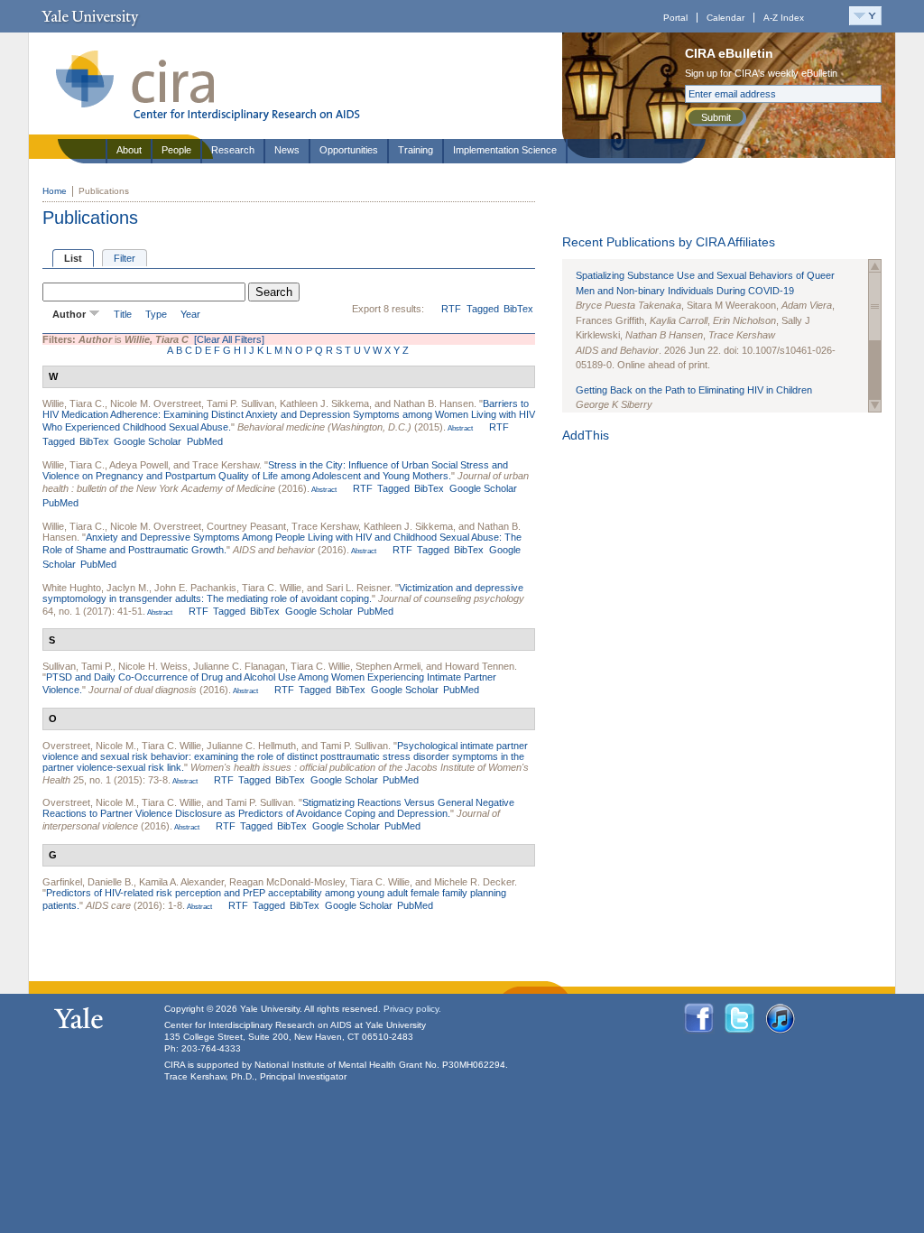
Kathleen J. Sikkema (324, 403)
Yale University (90, 16)
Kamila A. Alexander (181, 881)
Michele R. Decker (474, 881)
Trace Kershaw (225, 464)
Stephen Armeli (388, 666)
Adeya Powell (138, 464)
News (287, 149)
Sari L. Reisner (358, 587)
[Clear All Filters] (229, 339)
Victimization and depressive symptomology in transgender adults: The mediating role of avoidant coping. (282, 593)
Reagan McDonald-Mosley (287, 881)
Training (415, 149)
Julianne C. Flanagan (239, 666)
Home (54, 191)
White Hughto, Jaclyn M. (95, 587)
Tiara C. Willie (271, 587)
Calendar (725, 18)
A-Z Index (783, 18)
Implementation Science (505, 149)
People (176, 149)
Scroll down (875, 406)
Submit (716, 117)
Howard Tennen (479, 666)
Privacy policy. (412, 1009)
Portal (675, 18)
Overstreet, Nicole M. (89, 745)
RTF (451, 308)
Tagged (483, 308)
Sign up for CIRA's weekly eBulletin (761, 73)
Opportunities (348, 149)
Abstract (459, 428)
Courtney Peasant (246, 526)
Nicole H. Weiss (153, 666)
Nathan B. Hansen (433, 403)
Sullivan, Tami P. (77, 666)
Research (232, 149)
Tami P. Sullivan (240, 403)
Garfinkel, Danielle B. (88, 881)
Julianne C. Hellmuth (251, 745)
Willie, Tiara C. (73, 403)
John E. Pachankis (195, 587)
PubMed (205, 441)
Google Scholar (147, 441)
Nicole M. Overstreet (155, 403)
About (129, 149)
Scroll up (875, 266)
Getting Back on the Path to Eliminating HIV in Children (694, 390)
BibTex (518, 308)
